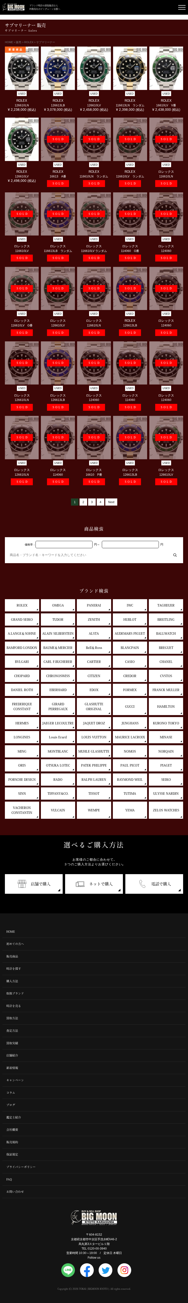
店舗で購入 (40, 884)
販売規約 (12, 1142)
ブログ (10, 1105)
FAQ (9, 1179)
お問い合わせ (15, 1191)
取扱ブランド (15, 993)
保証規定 (12, 1154)
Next (111, 502)
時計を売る (13, 1006)
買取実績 (12, 1043)
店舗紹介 (12, 1055)
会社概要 (12, 1129)
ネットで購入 (101, 884)
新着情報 (12, 1068)
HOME (10, 931)
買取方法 (12, 1018)
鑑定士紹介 (13, 1117)
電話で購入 (161, 884)
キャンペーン (15, 1080)
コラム (10, 1092)
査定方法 (12, 1030)
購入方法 (12, 981)
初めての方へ (15, 944)
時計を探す (13, 968)
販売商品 (12, 956)
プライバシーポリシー (21, 1167)
